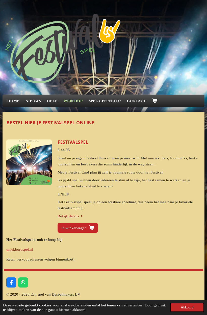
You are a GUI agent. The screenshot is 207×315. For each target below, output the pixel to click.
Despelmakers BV (66, 294)
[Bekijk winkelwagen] (154, 101)
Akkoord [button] (187, 307)
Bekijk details (68, 216)
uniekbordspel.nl (19, 249)
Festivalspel (73, 142)
